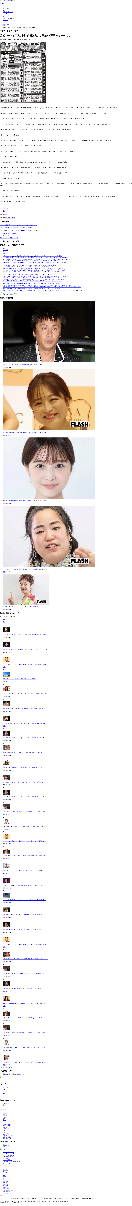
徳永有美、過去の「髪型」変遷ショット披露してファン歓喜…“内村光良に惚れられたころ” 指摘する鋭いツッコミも (35, 271)
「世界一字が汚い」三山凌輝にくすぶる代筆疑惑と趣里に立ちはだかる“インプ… (25, 959)
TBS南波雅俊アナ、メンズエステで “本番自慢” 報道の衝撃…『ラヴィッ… (23, 752)
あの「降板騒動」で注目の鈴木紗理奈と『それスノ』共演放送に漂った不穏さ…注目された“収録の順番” (31, 288)
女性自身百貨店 (7, 1137)
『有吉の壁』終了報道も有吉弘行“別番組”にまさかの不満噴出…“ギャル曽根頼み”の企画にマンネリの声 (31, 265)
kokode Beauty (6, 1134)
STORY (5, 1115)
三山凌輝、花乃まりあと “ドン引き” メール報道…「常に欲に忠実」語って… (24, 738)
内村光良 (5, 250)
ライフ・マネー (7, 15)
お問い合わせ (6, 1163)
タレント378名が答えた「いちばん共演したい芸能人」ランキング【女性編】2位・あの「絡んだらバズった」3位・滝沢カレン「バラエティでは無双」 (44, 290)
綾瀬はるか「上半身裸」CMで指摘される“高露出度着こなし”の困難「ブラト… (24, 811)
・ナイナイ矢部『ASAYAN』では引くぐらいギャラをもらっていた (18, 225)
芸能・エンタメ (7, 10)
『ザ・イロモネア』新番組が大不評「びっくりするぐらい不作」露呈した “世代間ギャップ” (28, 266)
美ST (4, 1120)
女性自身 (5, 1127)
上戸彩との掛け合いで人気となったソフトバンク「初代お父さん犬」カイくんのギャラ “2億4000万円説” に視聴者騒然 (35, 257)
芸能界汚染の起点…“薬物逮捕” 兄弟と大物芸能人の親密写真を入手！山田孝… (24, 708)
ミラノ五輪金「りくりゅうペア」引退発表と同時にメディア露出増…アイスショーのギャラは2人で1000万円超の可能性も (36, 259)
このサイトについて (8, 1152)
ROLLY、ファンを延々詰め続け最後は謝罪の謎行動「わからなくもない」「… (24, 885)
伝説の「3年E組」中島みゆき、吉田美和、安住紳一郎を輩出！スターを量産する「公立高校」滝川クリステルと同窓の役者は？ (38, 285)
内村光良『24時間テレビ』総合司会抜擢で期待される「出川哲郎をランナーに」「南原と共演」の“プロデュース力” (34, 268)
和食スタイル (6, 1125)
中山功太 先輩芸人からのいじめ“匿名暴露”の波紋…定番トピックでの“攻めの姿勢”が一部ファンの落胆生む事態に (34, 279)
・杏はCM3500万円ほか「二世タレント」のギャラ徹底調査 (16, 227)
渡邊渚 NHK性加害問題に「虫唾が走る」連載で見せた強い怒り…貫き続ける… (25, 500)
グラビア (5, 16)
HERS (4, 1117)
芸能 (4, 12)
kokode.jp (5, 1133)
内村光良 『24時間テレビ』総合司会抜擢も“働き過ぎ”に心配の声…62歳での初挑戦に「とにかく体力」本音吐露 (34, 270)
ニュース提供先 (7, 1160)
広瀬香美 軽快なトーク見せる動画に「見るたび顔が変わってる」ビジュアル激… (25, 649)
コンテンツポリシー (8, 1153)
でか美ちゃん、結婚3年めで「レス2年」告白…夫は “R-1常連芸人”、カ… (23, 767)
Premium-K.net (6, 1124)
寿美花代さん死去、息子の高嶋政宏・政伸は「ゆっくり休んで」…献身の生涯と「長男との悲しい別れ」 (32, 283)
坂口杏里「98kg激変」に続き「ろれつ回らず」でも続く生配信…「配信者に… (24, 1003)
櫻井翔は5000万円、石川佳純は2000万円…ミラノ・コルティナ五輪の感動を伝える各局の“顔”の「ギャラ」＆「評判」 (35, 262)
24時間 (5, 619)
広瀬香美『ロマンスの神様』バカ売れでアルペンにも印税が (19, 679)
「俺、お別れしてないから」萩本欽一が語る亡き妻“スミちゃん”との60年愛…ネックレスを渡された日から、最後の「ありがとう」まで (40, 276)
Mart (4, 1118)
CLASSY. (5, 1113)
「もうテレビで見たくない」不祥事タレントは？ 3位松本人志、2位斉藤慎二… (24, 664)
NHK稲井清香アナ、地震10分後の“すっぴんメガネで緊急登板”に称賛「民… (24, 1062)
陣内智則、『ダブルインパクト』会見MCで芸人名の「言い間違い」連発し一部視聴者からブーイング (31, 277)
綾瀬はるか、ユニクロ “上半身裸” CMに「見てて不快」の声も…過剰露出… (24, 870)
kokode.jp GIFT (7, 1138)
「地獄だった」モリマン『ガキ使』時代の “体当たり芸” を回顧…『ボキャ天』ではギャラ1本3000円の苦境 (32, 256)
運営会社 (5, 1158)
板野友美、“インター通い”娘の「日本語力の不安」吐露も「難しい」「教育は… (25, 693)
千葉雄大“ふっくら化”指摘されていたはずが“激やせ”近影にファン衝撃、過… (24, 723)
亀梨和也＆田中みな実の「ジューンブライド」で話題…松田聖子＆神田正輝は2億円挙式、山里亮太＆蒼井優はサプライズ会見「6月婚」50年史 (42, 287)
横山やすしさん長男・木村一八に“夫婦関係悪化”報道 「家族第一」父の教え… (24, 364)
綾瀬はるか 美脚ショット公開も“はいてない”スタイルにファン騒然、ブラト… (25, 782)
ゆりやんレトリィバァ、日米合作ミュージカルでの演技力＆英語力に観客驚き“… (25, 569)
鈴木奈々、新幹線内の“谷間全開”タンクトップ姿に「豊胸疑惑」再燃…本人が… (25, 432)
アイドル (5, 18)
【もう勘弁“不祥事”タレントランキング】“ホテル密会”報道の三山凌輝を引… (24, 900)
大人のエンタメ (12, 18)
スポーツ (5, 13)
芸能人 (5, 253)
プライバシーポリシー (9, 1155)
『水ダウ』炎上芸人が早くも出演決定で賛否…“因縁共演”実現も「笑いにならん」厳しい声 (28, 274)
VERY (4, 1114)
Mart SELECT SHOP (8, 1135)
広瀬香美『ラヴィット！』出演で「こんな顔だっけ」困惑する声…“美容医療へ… (25, 634)
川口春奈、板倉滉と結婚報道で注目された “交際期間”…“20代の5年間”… (23, 988)
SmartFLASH (6, 1128)
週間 (4, 621)
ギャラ (5, 248)
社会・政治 (6, 8)
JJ (3, 1111)
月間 (4, 622)
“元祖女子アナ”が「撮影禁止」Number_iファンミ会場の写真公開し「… (22, 606)
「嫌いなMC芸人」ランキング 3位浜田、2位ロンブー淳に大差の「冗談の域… (25, 826)
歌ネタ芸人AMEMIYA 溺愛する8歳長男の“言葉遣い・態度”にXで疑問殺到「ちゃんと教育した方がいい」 (32, 281)
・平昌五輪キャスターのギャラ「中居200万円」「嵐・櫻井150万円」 (19, 230)
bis (3, 1122)
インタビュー (9, 12)
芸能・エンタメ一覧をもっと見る (9, 238)
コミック (5, 20)
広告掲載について (8, 1156)
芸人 (4, 251)
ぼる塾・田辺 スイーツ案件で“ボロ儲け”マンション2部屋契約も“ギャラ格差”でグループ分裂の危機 (30, 260)
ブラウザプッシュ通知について (11, 1161)
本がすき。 (6, 1130)
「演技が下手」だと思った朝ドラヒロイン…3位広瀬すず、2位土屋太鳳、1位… (24, 855)
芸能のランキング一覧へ (6, 1067)
